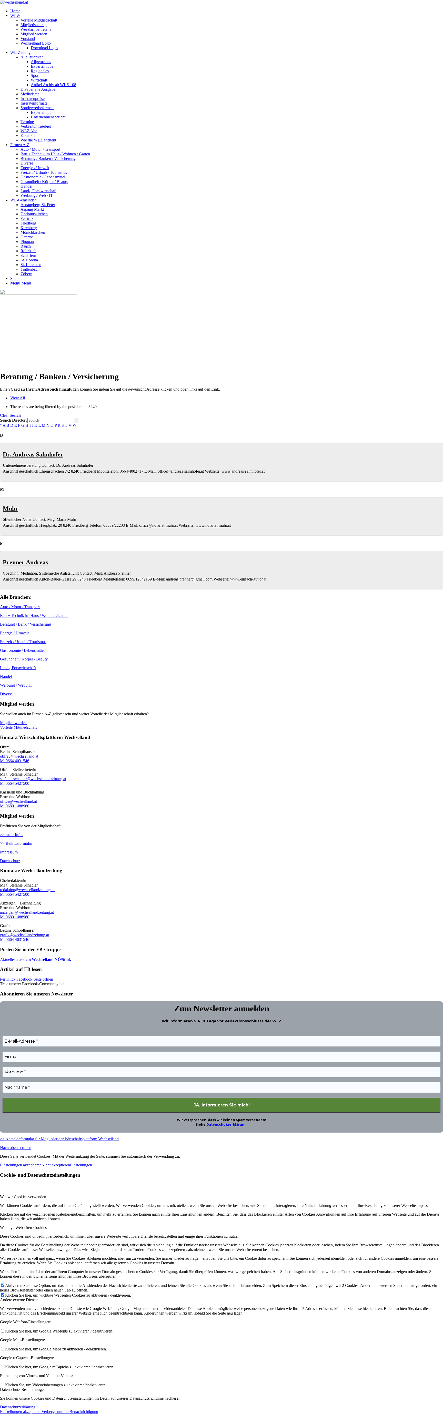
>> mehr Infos (11, 834)
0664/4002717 (131, 471)
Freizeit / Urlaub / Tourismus (23, 641)
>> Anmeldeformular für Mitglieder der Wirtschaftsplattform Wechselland (59, 1139)
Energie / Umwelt (14, 633)
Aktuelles (7, 959)
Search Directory (13, 420)
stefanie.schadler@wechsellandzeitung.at (33, 779)
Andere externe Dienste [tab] (19, 1300)
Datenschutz (10, 861)
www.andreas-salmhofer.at (243, 471)
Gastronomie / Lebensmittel (22, 650)
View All (17, 398)
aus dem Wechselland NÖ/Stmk (43, 959)
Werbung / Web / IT (16, 685)
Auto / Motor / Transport (20, 607)
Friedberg (88, 471)
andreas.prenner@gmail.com (189, 579)
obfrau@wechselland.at (19, 756)
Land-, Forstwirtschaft (18, 668)
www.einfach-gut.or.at (248, 579)
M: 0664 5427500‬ (14, 894)
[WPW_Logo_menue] (14, 2)
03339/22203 (114, 525)
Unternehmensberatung (22, 465)
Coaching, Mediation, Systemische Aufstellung (41, 573)
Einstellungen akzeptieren (21, 1165)
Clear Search (10, 415)
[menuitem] (226, 11)
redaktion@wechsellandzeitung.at (27, 890)
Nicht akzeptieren (56, 1165)
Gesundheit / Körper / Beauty (24, 659)
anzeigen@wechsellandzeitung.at (27, 912)
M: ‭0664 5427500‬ (14, 783)
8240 (75, 471)
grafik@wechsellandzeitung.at (24, 935)
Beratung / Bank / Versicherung (25, 624)
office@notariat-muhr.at (158, 525)
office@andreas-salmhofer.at (181, 471)
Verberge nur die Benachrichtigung (70, 1411)
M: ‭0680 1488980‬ (14, 806)
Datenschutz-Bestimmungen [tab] (23, 1389)
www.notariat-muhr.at (213, 525)
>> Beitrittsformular (16, 843)
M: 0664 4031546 (14, 761)
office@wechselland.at (18, 801)
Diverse (6, 694)
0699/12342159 (139, 579)
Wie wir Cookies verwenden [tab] (23, 1197)
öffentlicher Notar (17, 519)
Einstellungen (81, 1165)
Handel (6, 676)
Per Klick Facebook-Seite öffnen (26, 979)
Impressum (9, 852)
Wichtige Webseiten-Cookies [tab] (23, 1227)
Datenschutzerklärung (226, 1124)
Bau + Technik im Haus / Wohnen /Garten (34, 615)
